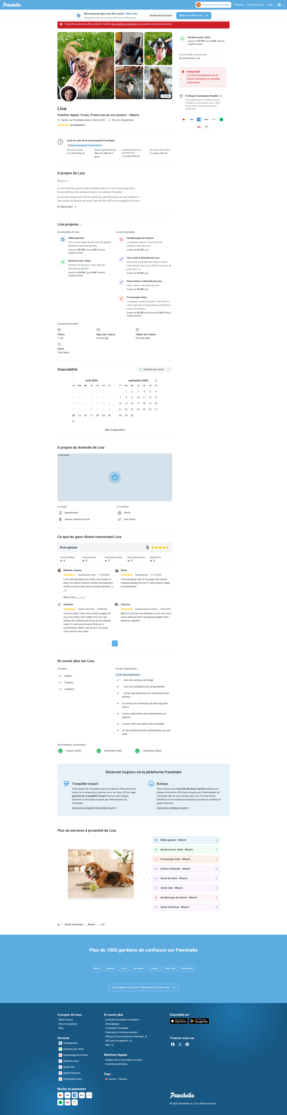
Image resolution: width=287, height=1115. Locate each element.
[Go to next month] (156, 380)
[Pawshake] (11, 5)
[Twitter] (180, 1044)
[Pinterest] (187, 1044)
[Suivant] (121, 643)
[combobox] (154, 369)
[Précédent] (108, 643)
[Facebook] (173, 1044)
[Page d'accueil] (58, 924)
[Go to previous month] (74, 380)
